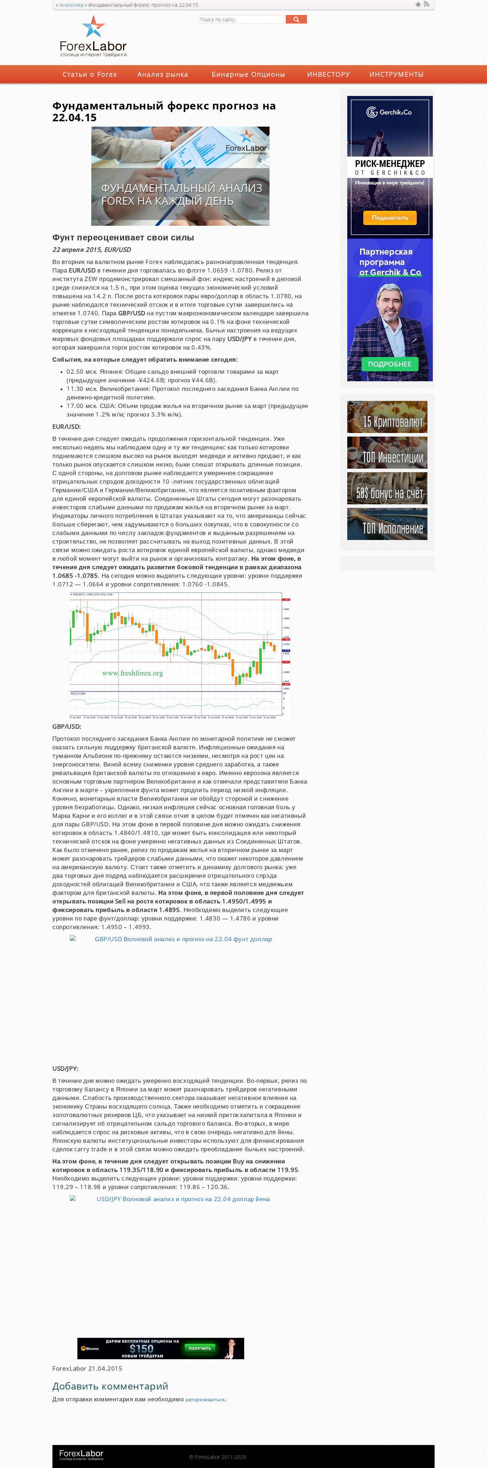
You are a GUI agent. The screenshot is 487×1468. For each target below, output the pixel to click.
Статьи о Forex (90, 74)
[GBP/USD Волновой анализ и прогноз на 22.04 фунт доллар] (180, 998)
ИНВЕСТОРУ (328, 74)
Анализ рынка (163, 74)
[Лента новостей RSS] (427, 4)
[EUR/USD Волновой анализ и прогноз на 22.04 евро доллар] (180, 655)
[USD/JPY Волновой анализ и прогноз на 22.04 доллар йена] (180, 1258)
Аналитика (71, 4)
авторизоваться (205, 1400)
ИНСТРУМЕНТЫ (397, 74)
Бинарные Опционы (249, 74)
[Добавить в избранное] (418, 4)
